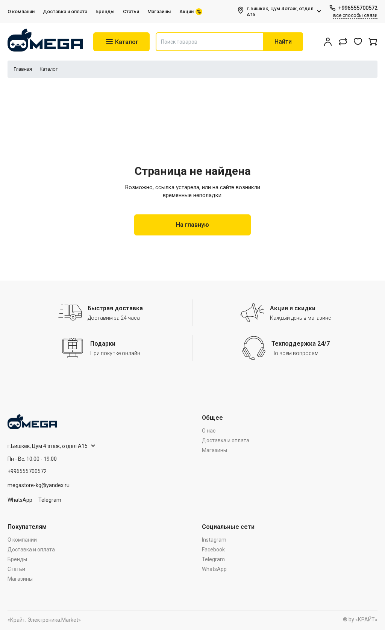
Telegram (49, 500)
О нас (208, 431)
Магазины (159, 11)
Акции (186, 11)
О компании (21, 11)
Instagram (214, 540)
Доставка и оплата (65, 11)
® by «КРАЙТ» (360, 619)
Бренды (105, 11)
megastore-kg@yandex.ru (39, 485)
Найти (283, 41)
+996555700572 (357, 8)
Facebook (213, 550)
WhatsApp (20, 500)
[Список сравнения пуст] (342, 41)
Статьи (131, 11)
